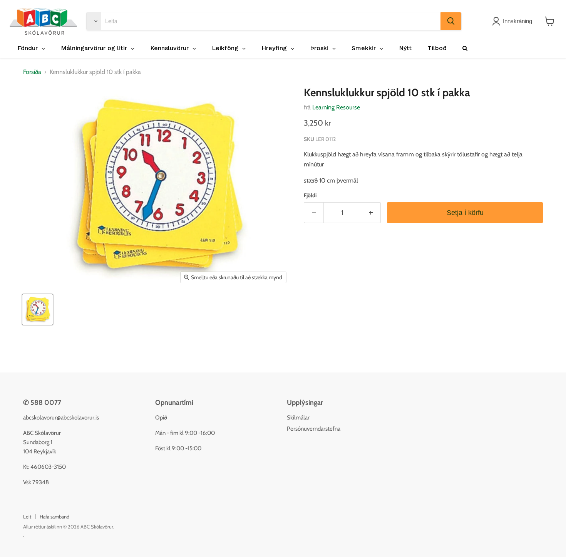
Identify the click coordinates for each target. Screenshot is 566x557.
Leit (27, 516)
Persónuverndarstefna (313, 428)
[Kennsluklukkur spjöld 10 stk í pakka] (37, 309)
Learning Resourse (336, 107)
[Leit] (450, 21)
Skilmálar (298, 417)
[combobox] (270, 21)
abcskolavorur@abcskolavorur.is (61, 417)
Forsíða (32, 72)
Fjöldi (310, 195)
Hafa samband (54, 516)
